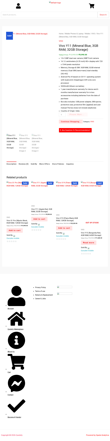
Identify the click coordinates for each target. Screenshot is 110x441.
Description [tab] (11, 164)
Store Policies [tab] (58, 164)
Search (103, 15)
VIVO (93, 34)
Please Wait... (77, 114)
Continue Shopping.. (71, 121)
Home (61, 34)
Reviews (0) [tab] (23, 164)
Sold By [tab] (34, 164)
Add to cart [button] (15, 230)
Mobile (87, 34)
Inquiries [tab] (70, 164)
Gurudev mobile (13, 238)
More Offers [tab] (44, 164)
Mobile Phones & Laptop (74, 34)
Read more (88, 243)
